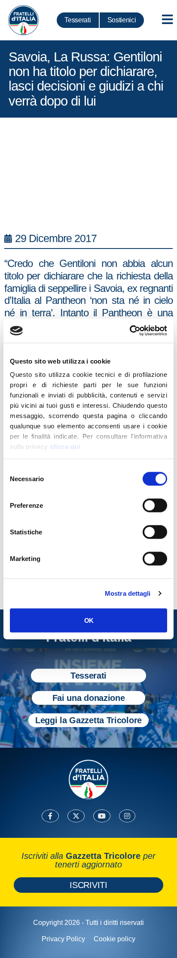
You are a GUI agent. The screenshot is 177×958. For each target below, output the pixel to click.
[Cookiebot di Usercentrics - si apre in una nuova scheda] (129, 331)
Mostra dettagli (128, 593)
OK (88, 620)
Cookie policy (114, 939)
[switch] (155, 505)
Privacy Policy (63, 939)
